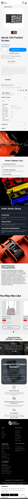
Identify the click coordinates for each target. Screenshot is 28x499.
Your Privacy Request (5, 457)
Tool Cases (17, 433)
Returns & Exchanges (6, 448)
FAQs (2, 449)
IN (4, 101)
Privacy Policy (4, 456)
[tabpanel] (14, 18)
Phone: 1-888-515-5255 (19, 448)
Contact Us (4, 453)
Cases (3, 430)
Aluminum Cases (18, 437)
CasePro (3, 437)
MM (9, 101)
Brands (3, 435)
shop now (9, 327)
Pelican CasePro (18, 440)
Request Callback (9, 87)
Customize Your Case (12, 378)
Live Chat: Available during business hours (20, 450)
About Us (3, 451)
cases (2, 7)
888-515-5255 (18, 87)
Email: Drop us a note (19, 446)
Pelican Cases (17, 430)
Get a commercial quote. (16, 56)
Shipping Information (6, 446)
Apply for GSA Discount (6, 473)
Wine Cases (17, 438)
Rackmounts (4, 433)
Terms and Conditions (6, 454)
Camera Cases (18, 435)
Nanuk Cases (17, 432)
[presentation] (1, 348)
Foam (3, 432)
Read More (8, 79)
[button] (13, 332)
